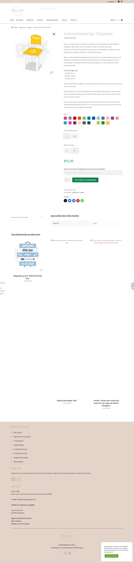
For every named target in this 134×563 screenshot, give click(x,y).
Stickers (40, 20)
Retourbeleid (18, 462)
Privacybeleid (18, 441)
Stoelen (29, 27)
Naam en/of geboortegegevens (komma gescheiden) (85, 169)
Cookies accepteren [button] (111, 556)
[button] (54, 34)
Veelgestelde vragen (21, 457)
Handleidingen (19, 445)
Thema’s (73, 20)
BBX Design (79, 548)
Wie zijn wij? (18, 432)
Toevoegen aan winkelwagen (85, 180)
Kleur (66, 114)
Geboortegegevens (70, 130)
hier (73, 97)
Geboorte (30, 20)
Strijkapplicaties (52, 20)
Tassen (64, 20)
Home (12, 20)
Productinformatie (20, 449)
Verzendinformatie (20, 453)
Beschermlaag (69, 145)
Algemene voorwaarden (22, 437)
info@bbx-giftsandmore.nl (26, 499)
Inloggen (111, 2)
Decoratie (19, 20)
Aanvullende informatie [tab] (19, 217)
